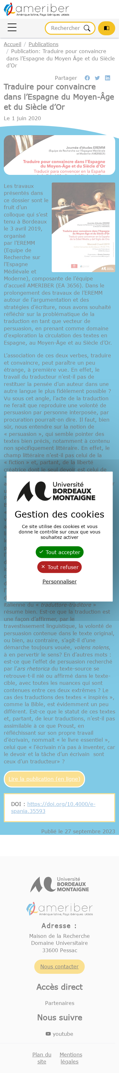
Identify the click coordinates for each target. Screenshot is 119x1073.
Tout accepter (62, 552)
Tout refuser (62, 567)
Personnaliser (60, 581)
